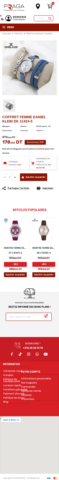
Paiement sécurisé (13, 394)
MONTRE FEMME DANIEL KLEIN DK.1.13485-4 (43, 248)
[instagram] (29, 354)
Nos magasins (29, 383)
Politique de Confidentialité (11, 380)
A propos (8, 375)
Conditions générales (15, 390)
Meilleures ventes (31, 391)
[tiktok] (20, 354)
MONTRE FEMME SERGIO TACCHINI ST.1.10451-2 (15, 248)
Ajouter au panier (36, 177)
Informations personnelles (36, 379)
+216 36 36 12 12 (33, 347)
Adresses (26, 395)
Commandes (28, 387)
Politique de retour (14, 398)
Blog (5, 402)
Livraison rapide (12, 385)
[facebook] (12, 354)
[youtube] (46, 354)
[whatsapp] (37, 354)
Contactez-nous (12, 371)
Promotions (27, 399)
